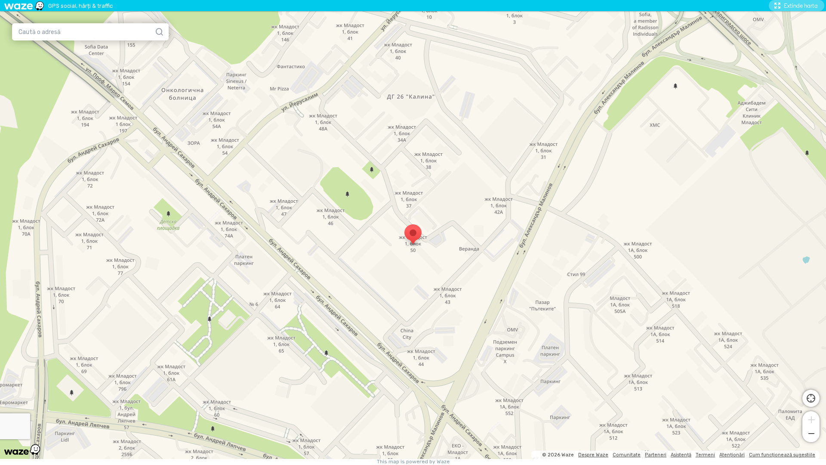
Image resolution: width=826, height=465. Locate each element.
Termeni (705, 455)
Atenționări (732, 455)
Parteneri (655, 455)
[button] (811, 419)
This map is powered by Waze (413, 462)
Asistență (681, 455)
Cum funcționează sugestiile (782, 455)
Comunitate (627, 455)
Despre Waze (593, 455)
